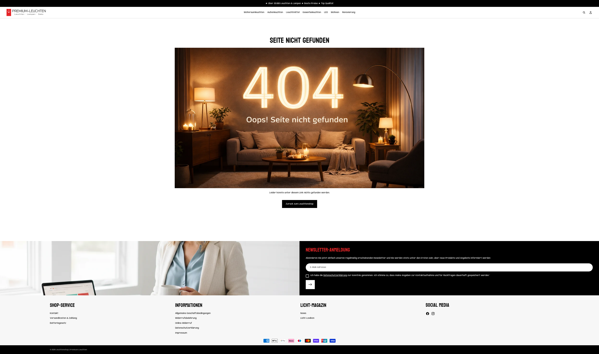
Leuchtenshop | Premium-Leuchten (71, 350)
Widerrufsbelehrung (186, 318)
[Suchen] (584, 12)
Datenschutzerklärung (335, 275)
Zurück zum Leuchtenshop (299, 204)
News (303, 313)
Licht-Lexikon (307, 318)
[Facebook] (427, 313)
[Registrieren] (310, 284)
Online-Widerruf (183, 323)
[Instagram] (433, 313)
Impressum (181, 333)
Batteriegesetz (58, 323)
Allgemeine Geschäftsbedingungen (193, 313)
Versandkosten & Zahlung (63, 318)
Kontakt (54, 313)
